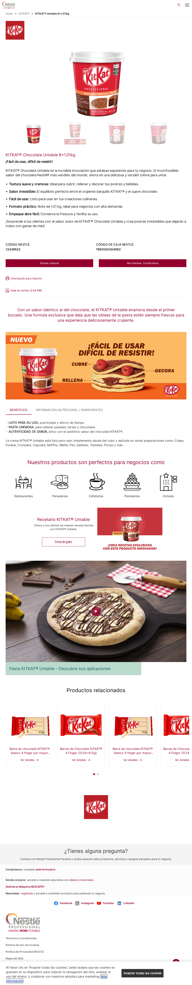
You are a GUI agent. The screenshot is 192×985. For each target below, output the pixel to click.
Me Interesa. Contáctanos (142, 263)
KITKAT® (24, 13)
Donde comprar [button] (49, 263)
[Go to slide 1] (94, 774)
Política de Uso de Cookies (22, 944)
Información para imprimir (26, 278)
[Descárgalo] (129, 532)
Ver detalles (29, 734)
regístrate (27, 893)
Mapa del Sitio (15, 958)
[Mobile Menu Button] (187, 5)
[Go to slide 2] (98, 774)
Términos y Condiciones (21, 938)
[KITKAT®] (15, 30)
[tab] (19, 409)
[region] (96, 973)
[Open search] (179, 4)
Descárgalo (63, 542)
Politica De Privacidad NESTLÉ (25, 951)
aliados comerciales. (81, 879)
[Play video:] (96, 611)
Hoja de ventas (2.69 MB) (26, 290)
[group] (33, 133)
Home (9, 13)
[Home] (8, 4)
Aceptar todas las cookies (142, 973)
